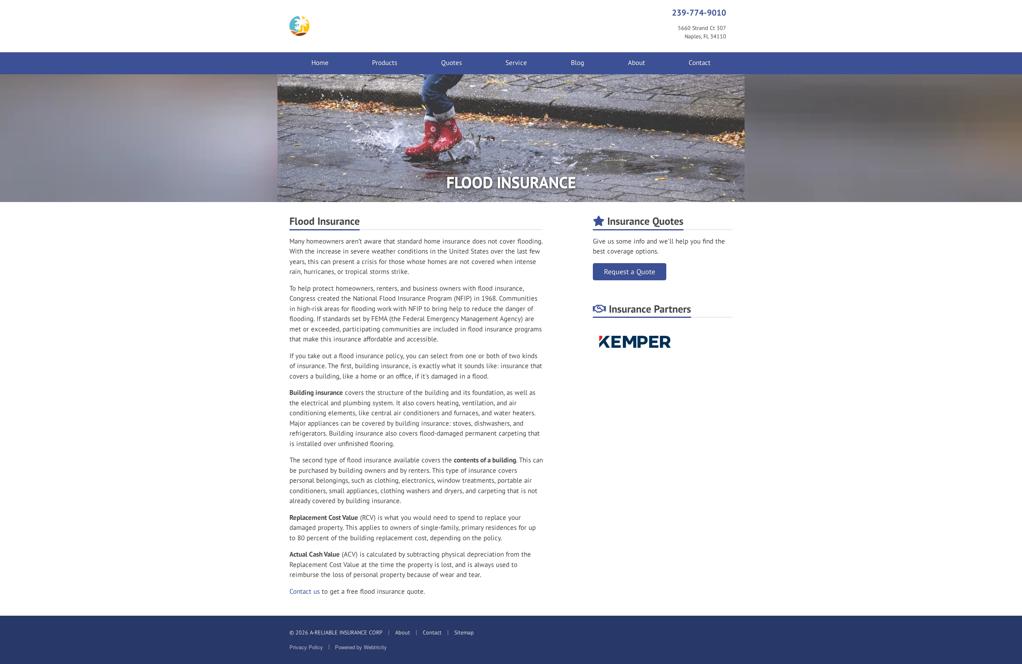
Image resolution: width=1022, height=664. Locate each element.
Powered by (361, 647)
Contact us (304, 591)
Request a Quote (629, 271)
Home (320, 62)
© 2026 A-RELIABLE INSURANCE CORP (335, 632)
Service (516, 62)
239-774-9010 (699, 12)
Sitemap (464, 632)
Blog (577, 62)
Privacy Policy (306, 647)
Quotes (451, 62)
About (636, 62)
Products (384, 62)
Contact (700, 62)
